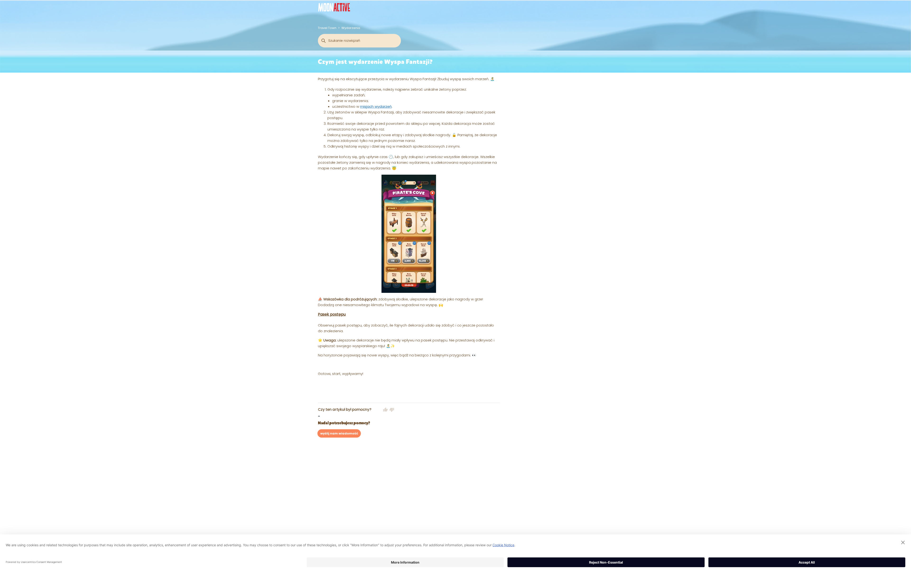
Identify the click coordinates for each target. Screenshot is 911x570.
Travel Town (327, 28)
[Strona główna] (334, 7)
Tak (385, 409)
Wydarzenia (350, 28)
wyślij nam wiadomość (339, 433)
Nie (392, 409)
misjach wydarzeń (376, 106)
